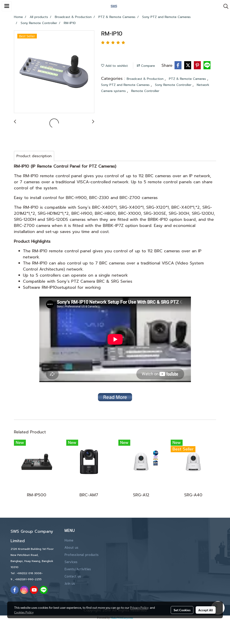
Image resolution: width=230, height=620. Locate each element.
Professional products (81, 555)
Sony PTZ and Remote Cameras (126, 85)
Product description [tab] (34, 156)
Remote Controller (145, 91)
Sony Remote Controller (173, 85)
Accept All (205, 610)
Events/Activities (77, 569)
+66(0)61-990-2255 (28, 579)
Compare (147, 65)
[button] (224, 6)
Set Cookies (182, 610)
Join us (69, 583)
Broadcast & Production (146, 78)
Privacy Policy (139, 607)
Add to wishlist (116, 65)
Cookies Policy (23, 612)
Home (68, 540)
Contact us (72, 576)
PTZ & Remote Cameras (188, 78)
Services (70, 562)
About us (71, 547)
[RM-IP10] (54, 72)
